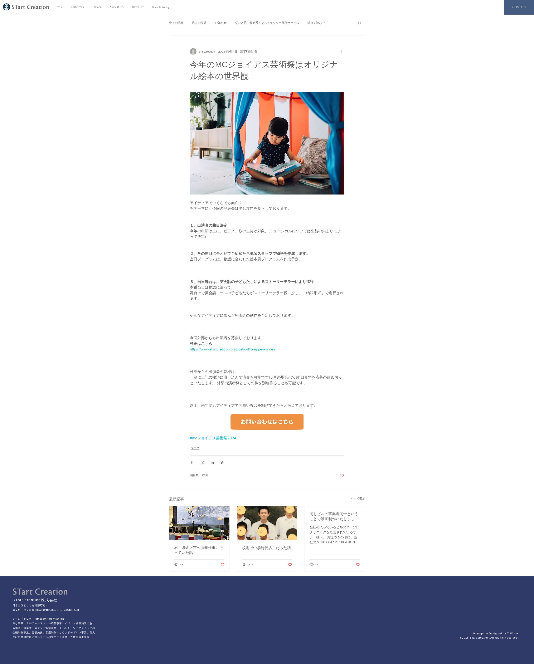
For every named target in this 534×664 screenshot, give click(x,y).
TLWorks (513, 633)
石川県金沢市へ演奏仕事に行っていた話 (198, 550)
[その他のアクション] (341, 51)
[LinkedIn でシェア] (212, 462)
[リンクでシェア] (222, 462)
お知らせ (221, 22)
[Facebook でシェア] (192, 462)
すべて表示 (357, 498)
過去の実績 (199, 22)
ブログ (195, 448)
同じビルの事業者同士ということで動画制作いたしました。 (334, 516)
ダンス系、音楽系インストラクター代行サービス (267, 22)
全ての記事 (176, 22)
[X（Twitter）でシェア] (202, 462)
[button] (360, 23)
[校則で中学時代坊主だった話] (267, 523)
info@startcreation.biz (50, 619)
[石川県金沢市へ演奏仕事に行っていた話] (199, 523)
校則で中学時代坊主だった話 (266, 548)
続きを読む (314, 22)
